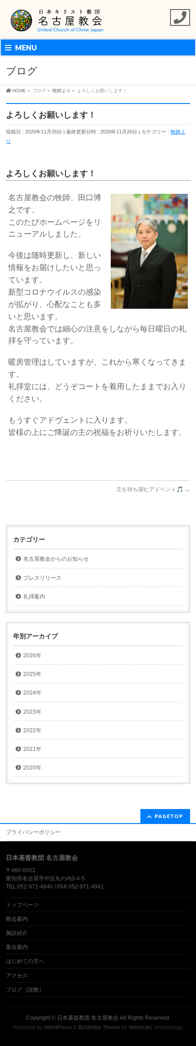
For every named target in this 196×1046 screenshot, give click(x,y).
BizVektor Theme (99, 1027)
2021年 (32, 749)
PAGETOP (169, 816)
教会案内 (17, 919)
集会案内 (17, 947)
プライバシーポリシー (33, 832)
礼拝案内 (34, 596)
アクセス (17, 975)
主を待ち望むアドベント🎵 (153, 489)
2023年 (32, 712)
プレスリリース (42, 578)
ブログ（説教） (25, 990)
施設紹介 (17, 933)
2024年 (32, 693)
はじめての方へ (25, 961)
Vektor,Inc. (141, 1027)
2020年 (32, 768)
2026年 (32, 655)
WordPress (58, 1027)
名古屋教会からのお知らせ (56, 559)
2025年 (32, 674)
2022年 (32, 730)
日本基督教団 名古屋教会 (88, 1018)
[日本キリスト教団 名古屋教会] (57, 24)
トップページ (22, 905)
